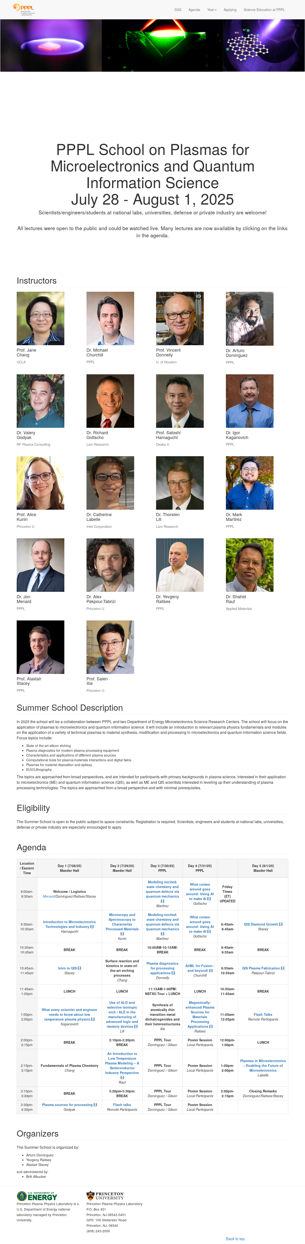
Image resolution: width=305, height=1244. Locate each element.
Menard (49, 896)
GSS (177, 9)
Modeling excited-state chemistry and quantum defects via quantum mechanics (162, 889)
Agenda (194, 9)
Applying (230, 9)
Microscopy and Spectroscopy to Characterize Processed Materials (122, 921)
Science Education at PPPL (264, 9)
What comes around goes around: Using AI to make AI (200, 891)
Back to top (235, 1238)
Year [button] (210, 9)
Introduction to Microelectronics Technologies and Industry (69, 924)
